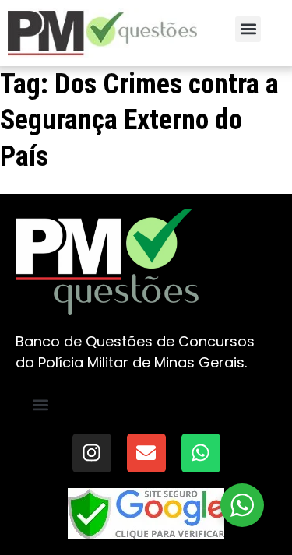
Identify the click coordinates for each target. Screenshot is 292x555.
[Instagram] (91, 453)
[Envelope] (146, 453)
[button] (248, 29)
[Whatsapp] (200, 453)
